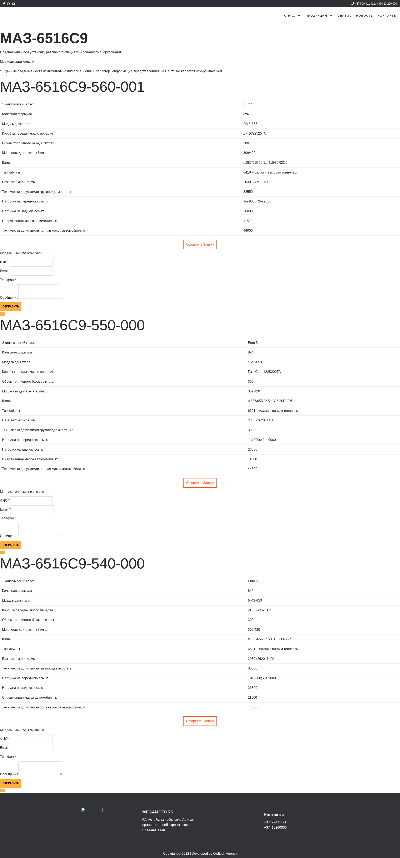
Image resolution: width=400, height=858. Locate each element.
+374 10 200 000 (387, 3)
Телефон (8, 280)
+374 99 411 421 (364, 3)
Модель (6, 253)
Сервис (345, 15)
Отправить (10, 306)
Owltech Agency (225, 853)
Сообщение (9, 297)
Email (5, 271)
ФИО (5, 262)
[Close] (2, 314)
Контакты (387, 15)
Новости (365, 15)
